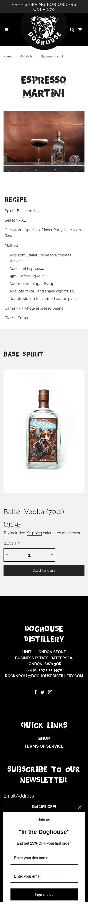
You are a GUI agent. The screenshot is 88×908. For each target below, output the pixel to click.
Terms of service (44, 746)
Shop (44, 738)
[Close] (79, 807)
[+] (52, 555)
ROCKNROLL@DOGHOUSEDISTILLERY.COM (44, 676)
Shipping (34, 533)
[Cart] (80, 29)
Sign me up (44, 894)
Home (7, 56)
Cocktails (26, 56)
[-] (6, 555)
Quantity (12, 543)
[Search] (72, 29)
